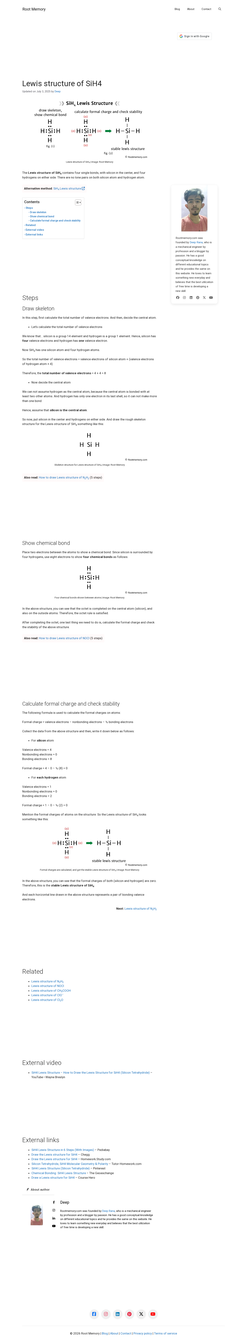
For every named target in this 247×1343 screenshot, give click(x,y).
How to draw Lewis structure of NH (64, 477)
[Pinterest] (197, 297)
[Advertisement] (89, 52)
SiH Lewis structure (67, 188)
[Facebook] (178, 297)
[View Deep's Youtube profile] (54, 1226)
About (190, 9)
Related (31, 225)
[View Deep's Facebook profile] (54, 1202)
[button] (220, 9)
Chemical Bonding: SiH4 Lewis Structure (58, 1173)
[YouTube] (211, 297)
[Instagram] (184, 297)
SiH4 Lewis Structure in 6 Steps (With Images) (62, 1150)
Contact (206, 9)
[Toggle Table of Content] (76, 202)
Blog (177, 9)
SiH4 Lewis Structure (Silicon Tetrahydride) (60, 1168)
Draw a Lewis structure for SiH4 (53, 1177)
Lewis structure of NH (141, 908)
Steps (29, 208)
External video (35, 229)
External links (34, 234)
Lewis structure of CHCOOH (51, 990)
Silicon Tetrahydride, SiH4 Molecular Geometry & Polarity (69, 1164)
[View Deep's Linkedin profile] (54, 1218)
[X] (204, 297)
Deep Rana (108, 1211)
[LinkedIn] (191, 297)
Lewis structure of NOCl (47, 986)
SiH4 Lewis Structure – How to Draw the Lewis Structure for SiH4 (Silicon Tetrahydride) (90, 1072)
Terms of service (165, 1333)
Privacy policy (142, 1333)
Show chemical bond (42, 216)
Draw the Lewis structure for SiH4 (54, 1154)
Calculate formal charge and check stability (55, 220)
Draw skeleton (38, 212)
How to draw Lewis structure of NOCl (64, 638)
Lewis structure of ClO (47, 995)
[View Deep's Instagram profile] (54, 1210)
